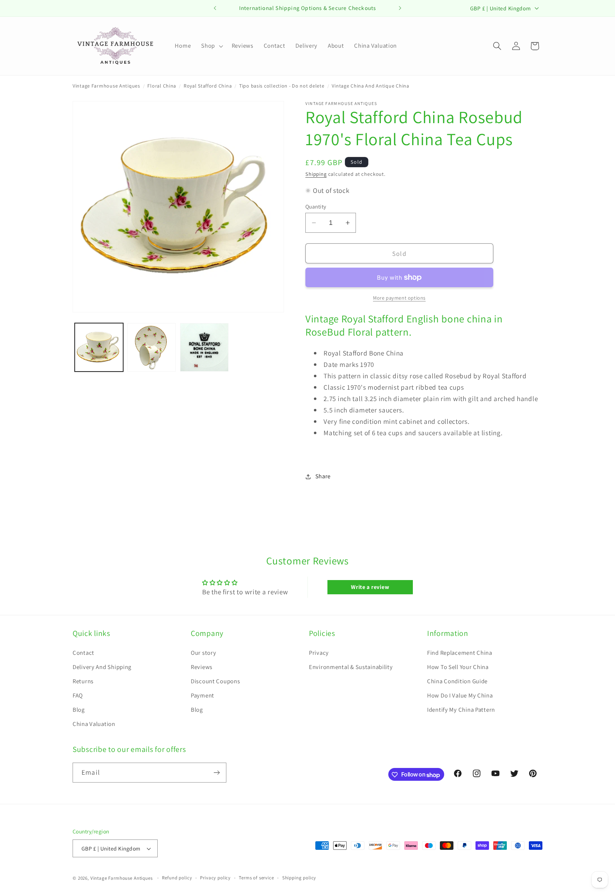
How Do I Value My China (460, 695)
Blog (79, 710)
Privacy (319, 653)
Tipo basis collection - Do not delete (282, 86)
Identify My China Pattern (461, 710)
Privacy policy (215, 878)
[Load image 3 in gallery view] (204, 347)
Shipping (316, 173)
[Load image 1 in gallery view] (99, 347)
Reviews (201, 667)
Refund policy (177, 878)
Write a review (370, 587)
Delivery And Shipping (102, 667)
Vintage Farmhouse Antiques (106, 86)
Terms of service (256, 878)
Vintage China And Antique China (370, 86)
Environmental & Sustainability (351, 667)
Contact (83, 653)
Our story (203, 653)
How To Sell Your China (458, 667)
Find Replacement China (459, 653)
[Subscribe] (216, 773)
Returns (83, 681)
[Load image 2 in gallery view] (151, 347)
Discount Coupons (215, 681)
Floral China (161, 86)
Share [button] (323, 476)
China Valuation (94, 724)
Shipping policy (299, 878)
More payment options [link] (399, 297)
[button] (211, 46)
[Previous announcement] (215, 8)
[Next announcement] (400, 8)
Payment (202, 695)
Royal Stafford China (208, 86)
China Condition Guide (457, 681)
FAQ (78, 695)
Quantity (315, 206)
